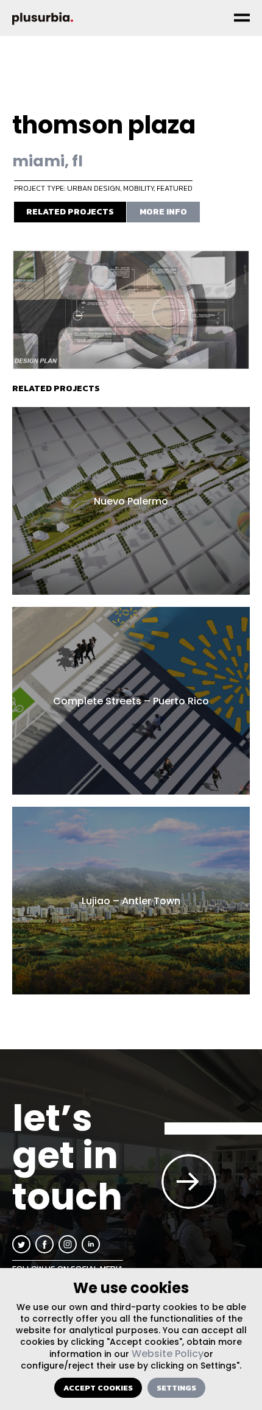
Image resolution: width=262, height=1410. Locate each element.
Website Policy (168, 1354)
